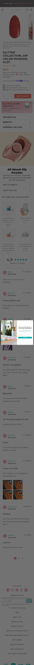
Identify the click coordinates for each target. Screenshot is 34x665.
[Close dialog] (32, 321)
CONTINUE (25, 337)
